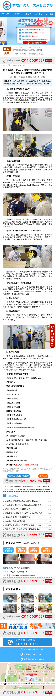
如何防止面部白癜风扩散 (15, 521)
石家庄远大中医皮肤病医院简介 (17, 509)
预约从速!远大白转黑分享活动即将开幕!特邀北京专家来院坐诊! (25, 529)
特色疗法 (16, 14)
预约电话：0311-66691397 (18, 476)
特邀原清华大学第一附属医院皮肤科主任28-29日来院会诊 (25, 525)
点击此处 (29, 84)
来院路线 (49, 14)
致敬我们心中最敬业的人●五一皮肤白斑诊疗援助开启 (25, 513)
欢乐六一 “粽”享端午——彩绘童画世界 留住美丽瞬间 (33, 54)
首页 (14, 65)
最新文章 (21, 65)
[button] (25, 43)
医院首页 (5, 14)
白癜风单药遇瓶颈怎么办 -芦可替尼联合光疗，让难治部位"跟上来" (25, 501)
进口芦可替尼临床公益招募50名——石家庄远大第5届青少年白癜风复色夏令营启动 (25, 505)
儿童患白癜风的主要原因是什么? (18, 517)
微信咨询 (43, 476)
